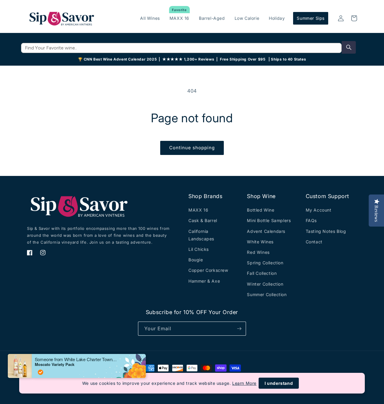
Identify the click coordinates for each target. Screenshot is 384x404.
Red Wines (258, 252)
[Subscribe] (239, 329)
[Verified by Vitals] (40, 372)
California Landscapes (201, 235)
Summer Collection (266, 294)
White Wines (260, 241)
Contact (314, 241)
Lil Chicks (198, 249)
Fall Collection (262, 273)
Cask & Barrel (202, 220)
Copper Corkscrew (208, 270)
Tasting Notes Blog (326, 231)
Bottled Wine (260, 209)
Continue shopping (192, 147)
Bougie (195, 259)
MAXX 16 (198, 209)
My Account (319, 209)
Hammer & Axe (204, 281)
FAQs (311, 220)
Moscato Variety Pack (54, 364)
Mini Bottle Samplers (269, 220)
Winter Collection (265, 284)
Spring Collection (265, 262)
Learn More (244, 383)
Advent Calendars (266, 231)
